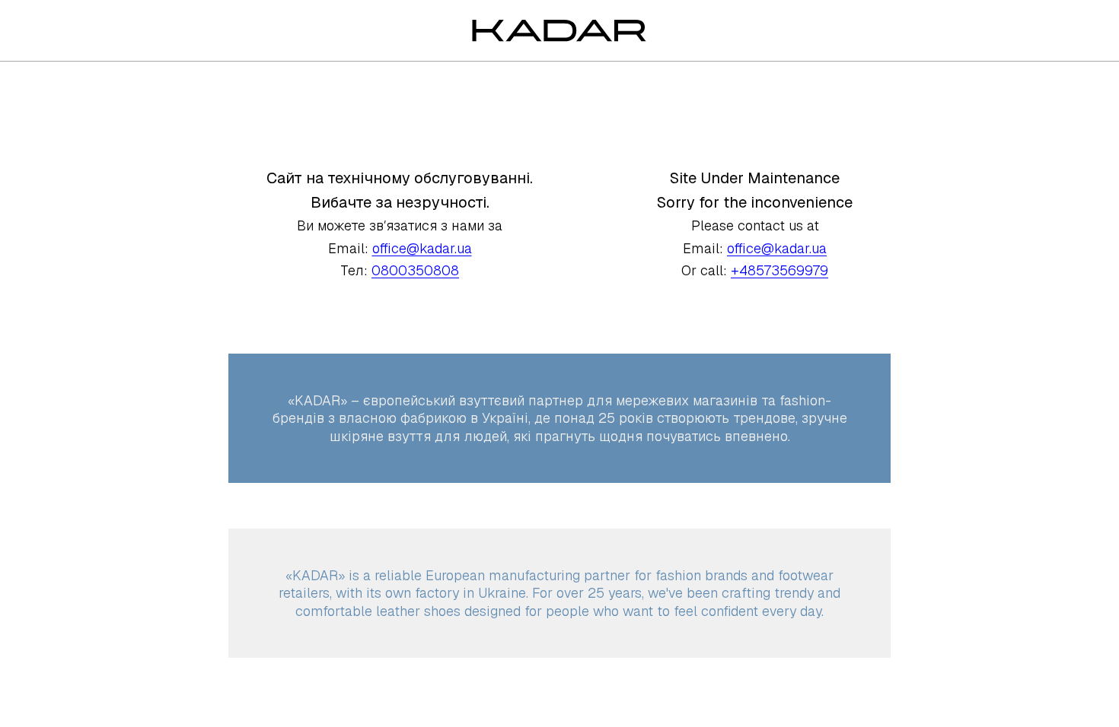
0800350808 (415, 270)
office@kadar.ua (422, 248)
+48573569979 (779, 270)
